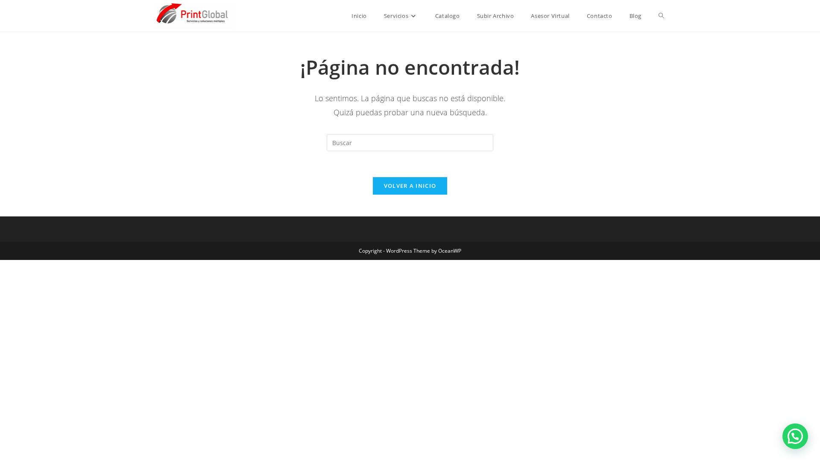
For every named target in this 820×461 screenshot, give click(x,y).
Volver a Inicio (410, 186)
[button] (795, 436)
